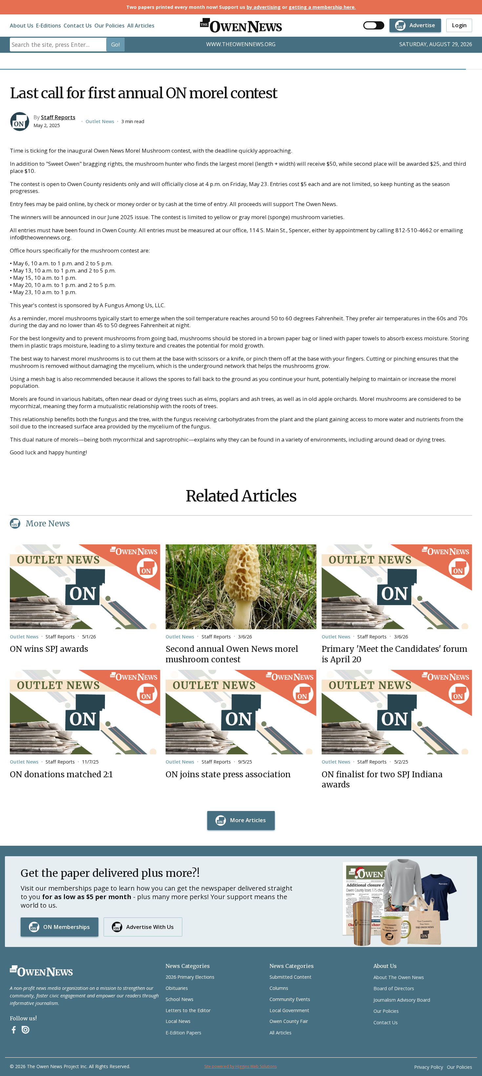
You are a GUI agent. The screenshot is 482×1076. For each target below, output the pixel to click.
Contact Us (78, 25)
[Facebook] (14, 1030)
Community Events (290, 999)
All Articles (140, 25)
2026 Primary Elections (190, 977)
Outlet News (100, 121)
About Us (21, 25)
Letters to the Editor (188, 1010)
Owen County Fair (289, 1021)
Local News (178, 1021)
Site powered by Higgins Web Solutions (240, 1066)
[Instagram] (26, 1030)
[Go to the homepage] (41, 971)
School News (179, 999)
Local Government (289, 1010)
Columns (279, 988)
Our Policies (109, 25)
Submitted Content (290, 977)
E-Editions (48, 25)
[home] (241, 25)
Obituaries (177, 988)
